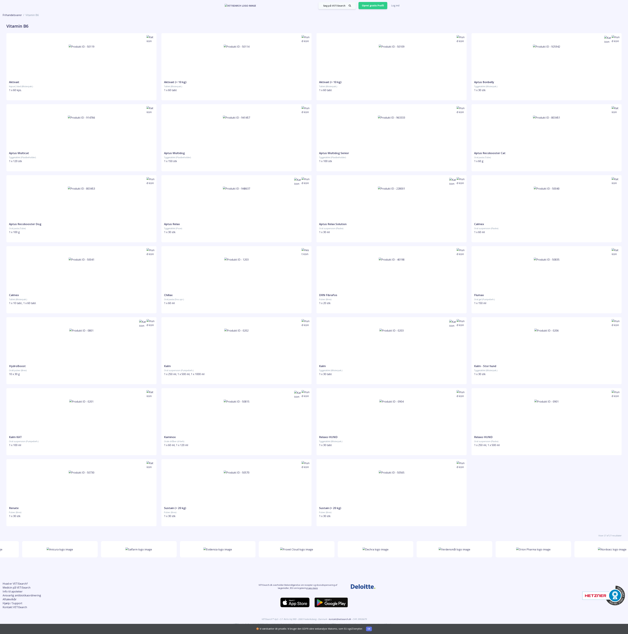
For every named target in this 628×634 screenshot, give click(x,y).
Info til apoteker (13, 591)
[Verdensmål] (439, 549)
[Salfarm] (123, 549)
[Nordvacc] (597, 549)
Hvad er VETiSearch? (15, 583)
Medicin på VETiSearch (16, 587)
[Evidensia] (202, 549)
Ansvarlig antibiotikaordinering (22, 595)
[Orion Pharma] (518, 549)
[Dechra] (360, 549)
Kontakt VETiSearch (15, 607)
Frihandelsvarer (12, 15)
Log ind (395, 5)
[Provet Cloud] (281, 549)
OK (368, 628)
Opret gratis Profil (373, 5)
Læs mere (313, 588)
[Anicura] (44, 549)
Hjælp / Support (12, 603)
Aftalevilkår (10, 599)
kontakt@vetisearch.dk (340, 619)
